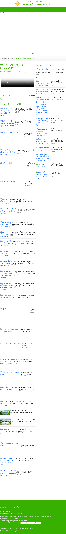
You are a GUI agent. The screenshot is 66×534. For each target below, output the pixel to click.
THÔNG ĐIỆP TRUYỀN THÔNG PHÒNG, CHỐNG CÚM (56, 174)
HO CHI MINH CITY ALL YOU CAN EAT (27, 373)
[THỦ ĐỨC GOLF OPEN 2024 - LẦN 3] (10, 448)
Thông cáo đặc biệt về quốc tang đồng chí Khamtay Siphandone (57, 121)
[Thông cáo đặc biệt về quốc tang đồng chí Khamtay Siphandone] (43, 122)
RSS (3, 531)
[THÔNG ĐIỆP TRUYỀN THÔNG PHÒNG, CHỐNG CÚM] (43, 175)
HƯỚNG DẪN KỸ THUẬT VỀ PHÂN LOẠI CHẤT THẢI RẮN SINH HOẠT (25, 460)
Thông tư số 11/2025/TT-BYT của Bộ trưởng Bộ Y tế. (57, 83)
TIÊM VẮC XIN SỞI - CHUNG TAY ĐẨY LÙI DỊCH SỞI (25, 431)
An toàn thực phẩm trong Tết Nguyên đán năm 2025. (26, 297)
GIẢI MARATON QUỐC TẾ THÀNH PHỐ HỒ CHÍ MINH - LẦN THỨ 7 (25, 362)
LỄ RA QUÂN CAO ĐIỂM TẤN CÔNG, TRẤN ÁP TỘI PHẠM (57, 141)
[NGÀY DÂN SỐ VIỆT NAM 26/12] (11, 349)
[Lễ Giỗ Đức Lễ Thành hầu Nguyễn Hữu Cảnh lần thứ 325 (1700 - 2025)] (7, 112)
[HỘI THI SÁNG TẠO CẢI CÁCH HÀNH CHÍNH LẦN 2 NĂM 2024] (8, 474)
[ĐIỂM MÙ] (15, 316)
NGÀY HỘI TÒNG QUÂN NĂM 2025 (57, 165)
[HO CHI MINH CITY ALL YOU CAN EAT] (10, 377)
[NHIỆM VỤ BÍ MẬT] (13, 169)
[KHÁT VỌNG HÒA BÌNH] (12, 187)
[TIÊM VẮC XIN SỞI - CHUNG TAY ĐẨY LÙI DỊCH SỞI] (9, 433)
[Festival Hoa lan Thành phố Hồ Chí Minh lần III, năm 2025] (8, 213)
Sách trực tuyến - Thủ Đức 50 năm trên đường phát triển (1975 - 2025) (57, 131)
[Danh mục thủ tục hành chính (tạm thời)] (50, 69)
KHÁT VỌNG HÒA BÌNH (29, 183)
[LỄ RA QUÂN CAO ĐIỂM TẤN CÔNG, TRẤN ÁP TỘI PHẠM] (43, 141)
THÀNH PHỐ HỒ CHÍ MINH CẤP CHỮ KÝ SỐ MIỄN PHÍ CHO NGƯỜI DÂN (24, 123)
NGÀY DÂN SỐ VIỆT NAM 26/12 (28, 345)
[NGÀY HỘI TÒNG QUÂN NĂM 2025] (43, 165)
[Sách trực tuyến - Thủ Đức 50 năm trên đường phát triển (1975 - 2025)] (43, 132)
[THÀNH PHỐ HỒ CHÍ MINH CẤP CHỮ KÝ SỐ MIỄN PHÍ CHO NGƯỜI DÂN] (7, 124)
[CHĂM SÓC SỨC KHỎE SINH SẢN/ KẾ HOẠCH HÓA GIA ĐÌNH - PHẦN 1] (7, 286)
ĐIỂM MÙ (32, 310)
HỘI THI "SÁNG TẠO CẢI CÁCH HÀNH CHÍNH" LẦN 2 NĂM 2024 (25, 473)
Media (11, 58)
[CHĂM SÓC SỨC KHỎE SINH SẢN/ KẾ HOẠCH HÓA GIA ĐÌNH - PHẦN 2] (7, 274)
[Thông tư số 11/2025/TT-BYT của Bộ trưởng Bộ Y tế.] (43, 83)
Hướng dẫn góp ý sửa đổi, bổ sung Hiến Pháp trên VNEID (25, 152)
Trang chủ (4, 58)
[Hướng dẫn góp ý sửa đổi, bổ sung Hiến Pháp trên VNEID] (8, 153)
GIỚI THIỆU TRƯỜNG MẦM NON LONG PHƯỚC (26, 331)
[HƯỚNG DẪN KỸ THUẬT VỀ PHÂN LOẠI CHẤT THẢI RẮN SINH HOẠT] (8, 462)
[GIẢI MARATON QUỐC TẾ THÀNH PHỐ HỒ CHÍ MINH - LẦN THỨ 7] (8, 363)
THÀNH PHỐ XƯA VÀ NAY (28, 134)
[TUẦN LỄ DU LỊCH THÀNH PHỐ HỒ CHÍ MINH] (9, 391)
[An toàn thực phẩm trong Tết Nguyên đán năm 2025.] (9, 299)
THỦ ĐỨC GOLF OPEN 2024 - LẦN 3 (27, 444)
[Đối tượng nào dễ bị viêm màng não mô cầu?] (43, 92)
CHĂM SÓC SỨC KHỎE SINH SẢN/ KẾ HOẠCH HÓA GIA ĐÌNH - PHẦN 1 (24, 285)
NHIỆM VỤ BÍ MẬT (30, 164)
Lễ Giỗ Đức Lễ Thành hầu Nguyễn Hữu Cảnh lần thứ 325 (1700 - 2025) (24, 111)
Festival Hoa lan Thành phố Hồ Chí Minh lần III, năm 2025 (26, 211)
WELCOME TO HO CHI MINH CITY (25, 58)
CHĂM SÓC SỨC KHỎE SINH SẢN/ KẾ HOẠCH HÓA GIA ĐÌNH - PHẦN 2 (24, 273)
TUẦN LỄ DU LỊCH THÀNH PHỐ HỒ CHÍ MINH (26, 389)
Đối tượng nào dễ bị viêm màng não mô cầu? (57, 91)
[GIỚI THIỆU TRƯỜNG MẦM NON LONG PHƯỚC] (9, 333)
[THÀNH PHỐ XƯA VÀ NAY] (12, 138)
